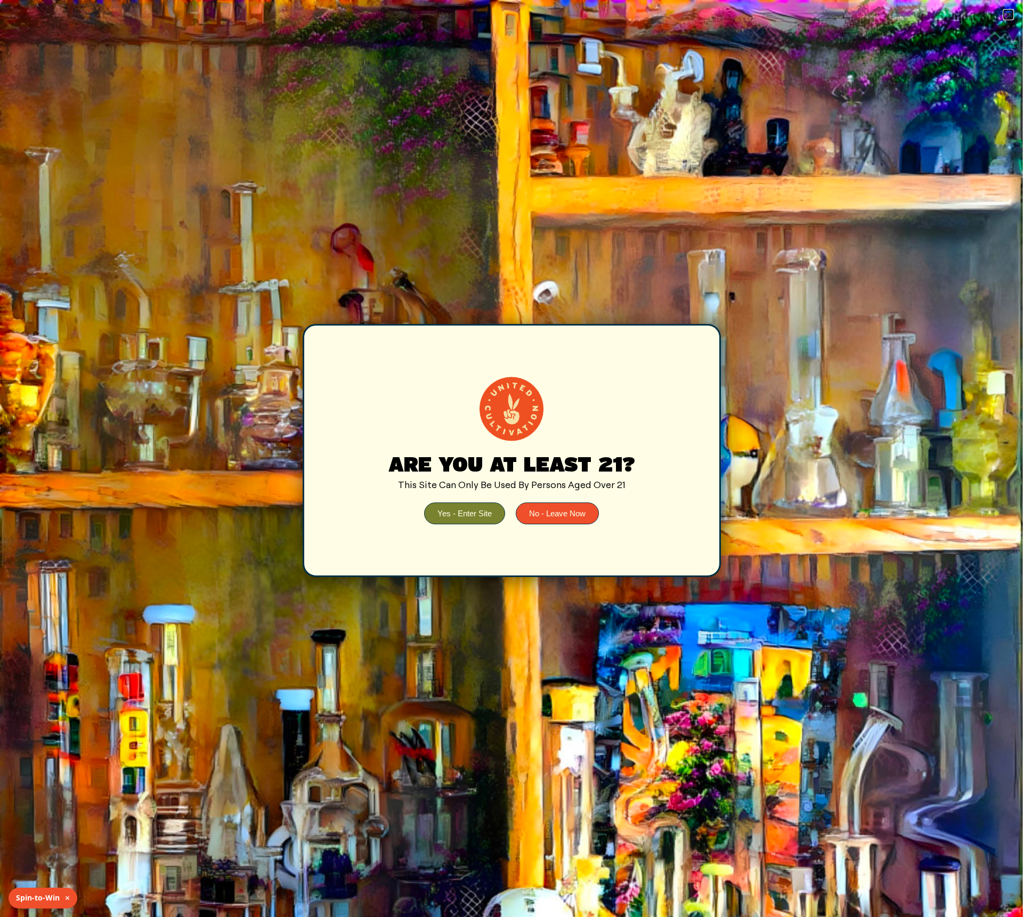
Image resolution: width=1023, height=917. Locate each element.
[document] (511, 458)
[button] (1008, 15)
